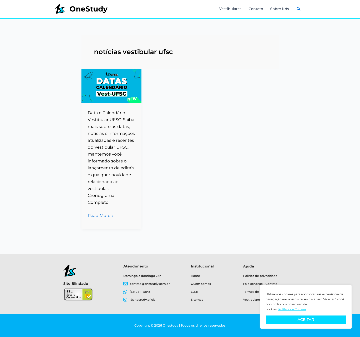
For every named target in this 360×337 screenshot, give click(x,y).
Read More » (101, 215)
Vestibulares (230, 9)
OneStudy (89, 8)
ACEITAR (306, 319)
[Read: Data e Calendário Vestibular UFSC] (111, 85)
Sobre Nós (279, 9)
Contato (256, 9)
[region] (306, 307)
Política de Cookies (292, 309)
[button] (299, 9)
